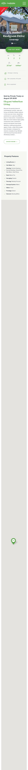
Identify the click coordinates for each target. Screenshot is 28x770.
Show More (10, 142)
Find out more (14, 49)
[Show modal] (14, 28)
